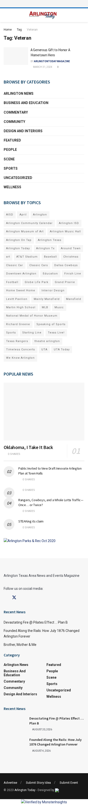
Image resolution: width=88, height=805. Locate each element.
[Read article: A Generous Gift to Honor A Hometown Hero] (16, 56)
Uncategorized (18, 178)
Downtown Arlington (21, 273)
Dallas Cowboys (66, 265)
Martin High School (20, 307)
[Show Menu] (44, 3)
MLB (45, 307)
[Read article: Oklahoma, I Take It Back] (44, 411)
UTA (44, 349)
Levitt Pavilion (16, 299)
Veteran (32, 29)
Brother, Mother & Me (20, 645)
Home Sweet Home (20, 290)
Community (14, 122)
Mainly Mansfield (47, 299)
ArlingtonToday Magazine (52, 61)
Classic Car (14, 265)
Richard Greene (18, 324)
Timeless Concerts (20, 349)
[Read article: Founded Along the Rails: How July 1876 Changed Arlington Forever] (15, 745)
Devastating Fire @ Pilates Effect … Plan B (36, 622)
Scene (9, 159)
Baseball (50, 256)
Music (59, 307)
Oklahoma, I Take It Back (28, 447)
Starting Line (32, 332)
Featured (12, 140)
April (23, 214)
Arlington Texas (49, 240)
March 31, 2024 (42, 67)
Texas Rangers (17, 341)
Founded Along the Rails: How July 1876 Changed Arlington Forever (55, 742)
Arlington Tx (45, 248)
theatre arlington (47, 341)
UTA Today (62, 349)
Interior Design (53, 290)
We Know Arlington (20, 357)
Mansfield (73, 299)
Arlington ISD (69, 223)
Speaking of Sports (51, 324)
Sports (11, 168)
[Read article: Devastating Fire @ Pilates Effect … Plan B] (15, 724)
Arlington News (18, 93)
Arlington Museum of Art (25, 231)
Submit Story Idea (38, 782)
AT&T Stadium (27, 256)
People (10, 150)
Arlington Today (18, 248)
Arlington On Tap (19, 240)
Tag (19, 29)
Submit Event (69, 782)
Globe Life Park (36, 282)
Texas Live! (56, 332)
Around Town (71, 248)
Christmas (70, 256)
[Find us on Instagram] (23, 598)
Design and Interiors (23, 131)
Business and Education (26, 103)
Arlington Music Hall (65, 231)
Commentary (16, 112)
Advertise (10, 782)
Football (12, 282)
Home (8, 29)
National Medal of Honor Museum (31, 315)
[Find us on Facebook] (5, 598)
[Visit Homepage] (43, 15)
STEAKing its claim (31, 521)
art (8, 256)
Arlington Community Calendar (29, 223)
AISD (9, 214)
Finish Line (72, 273)
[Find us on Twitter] (14, 598)
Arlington (40, 214)
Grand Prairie (65, 282)
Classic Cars (38, 265)
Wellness (12, 187)
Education (50, 273)
